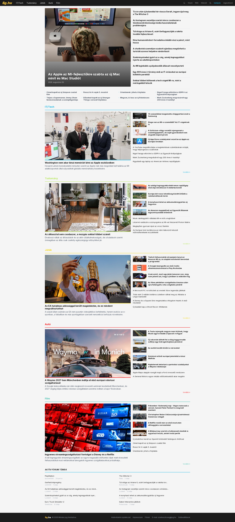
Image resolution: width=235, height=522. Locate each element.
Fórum (147, 517)
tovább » (186, 172)
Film (58, 3)
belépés (217, 3)
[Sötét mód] (210, 3)
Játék (42, 3)
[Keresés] (184, 3)
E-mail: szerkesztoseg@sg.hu (164, 517)
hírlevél (204, 3)
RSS (196, 3)
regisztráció (228, 3)
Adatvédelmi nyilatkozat (121, 517)
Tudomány (32, 3)
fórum (190, 3)
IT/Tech (19, 3)
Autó (51, 3)
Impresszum (138, 517)
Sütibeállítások (184, 517)
